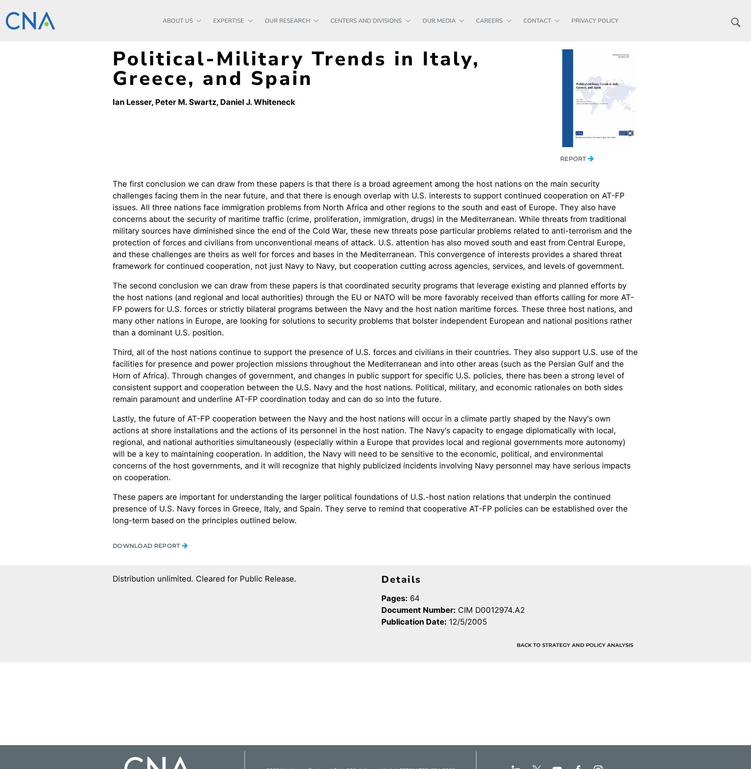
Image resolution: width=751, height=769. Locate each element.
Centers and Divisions (366, 21)
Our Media (439, 21)
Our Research (287, 21)
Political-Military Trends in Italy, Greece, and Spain (296, 68)
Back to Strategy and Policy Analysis (575, 645)
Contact (537, 21)
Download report (147, 545)
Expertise (228, 21)
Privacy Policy (594, 21)
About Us (178, 21)
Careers (489, 21)
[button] (735, 20)
